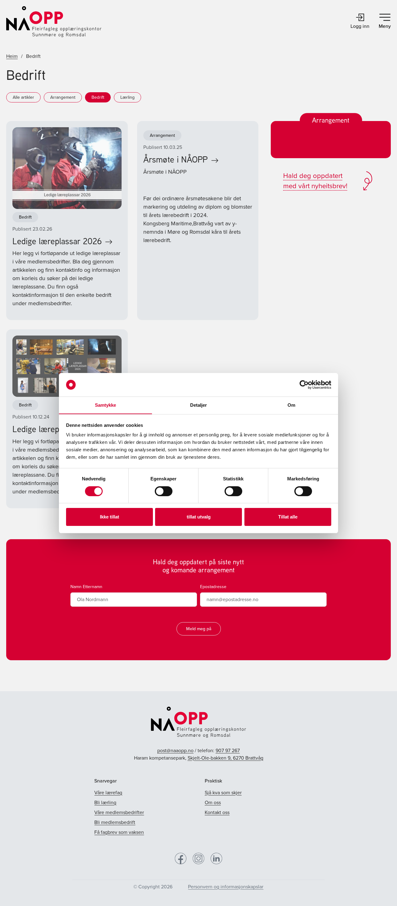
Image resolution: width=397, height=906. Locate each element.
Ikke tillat (109, 516)
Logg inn (359, 26)
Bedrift (97, 97)
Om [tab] (291, 405)
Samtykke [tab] (105, 405)
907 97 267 (228, 750)
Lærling (127, 97)
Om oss (213, 802)
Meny (385, 26)
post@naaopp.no (175, 750)
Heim (12, 56)
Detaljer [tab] (198, 405)
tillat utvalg (199, 516)
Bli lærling (105, 802)
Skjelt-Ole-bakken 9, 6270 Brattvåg (225, 757)
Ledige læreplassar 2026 (57, 241)
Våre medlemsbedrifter (119, 812)
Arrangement (62, 97)
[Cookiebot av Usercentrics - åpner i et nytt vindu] (304, 384)
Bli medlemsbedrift (114, 822)
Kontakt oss (217, 812)
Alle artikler (23, 97)
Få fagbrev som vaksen (119, 832)
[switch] (163, 491)
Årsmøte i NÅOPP (175, 159)
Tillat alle (287, 516)
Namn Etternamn (86, 586)
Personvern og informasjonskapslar (225, 886)
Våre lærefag (108, 792)
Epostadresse (213, 586)
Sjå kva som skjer (223, 792)
